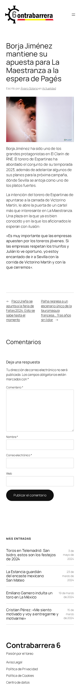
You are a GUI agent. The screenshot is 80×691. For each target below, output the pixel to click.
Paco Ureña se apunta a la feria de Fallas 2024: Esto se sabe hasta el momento (20, 310)
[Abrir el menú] (73, 14)
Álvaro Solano (29, 88)
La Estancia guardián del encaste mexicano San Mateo (25, 576)
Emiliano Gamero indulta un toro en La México (29, 595)
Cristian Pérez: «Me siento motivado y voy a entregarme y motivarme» (32, 614)
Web (9, 473)
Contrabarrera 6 (33, 645)
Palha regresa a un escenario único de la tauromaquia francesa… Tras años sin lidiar (56, 310)
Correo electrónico (19, 455)
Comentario (14, 387)
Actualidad (49, 88)
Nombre (12, 437)
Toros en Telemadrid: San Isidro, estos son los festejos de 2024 (31, 554)
